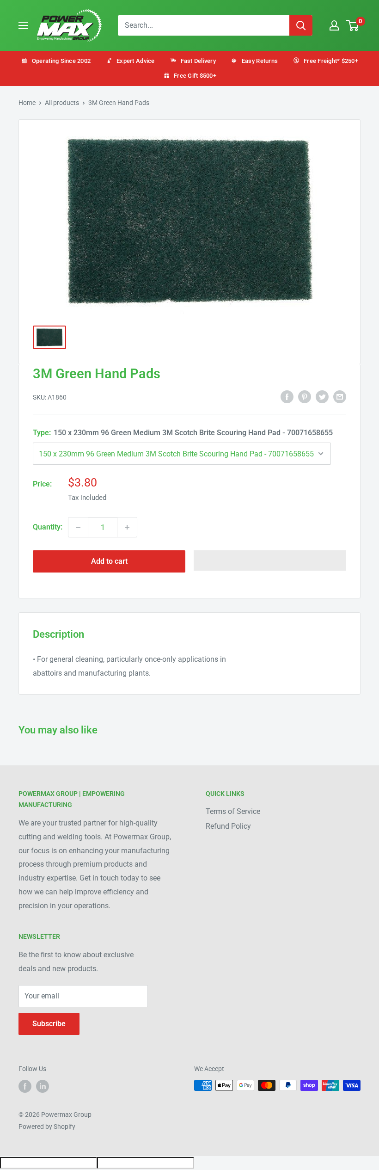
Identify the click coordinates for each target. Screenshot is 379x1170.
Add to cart (109, 561)
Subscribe (49, 1023)
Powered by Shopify (46, 1126)
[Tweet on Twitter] (322, 397)
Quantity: (47, 527)
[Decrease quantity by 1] (78, 527)
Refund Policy (228, 826)
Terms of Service (233, 811)
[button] (270, 560)
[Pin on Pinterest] (304, 397)
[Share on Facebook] (287, 397)
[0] (353, 25)
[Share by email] (339, 397)
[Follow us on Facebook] (24, 1086)
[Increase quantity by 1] (127, 527)
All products (62, 102)
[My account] (334, 25)
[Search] (300, 25)
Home (27, 102)
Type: (183, 432)
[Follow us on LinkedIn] (42, 1086)
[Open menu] (23, 25)
